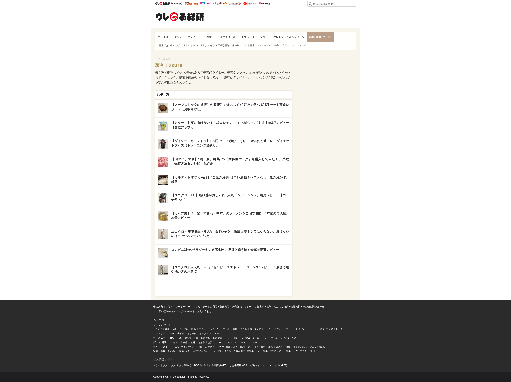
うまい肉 (249, 4)
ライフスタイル (226, 37)
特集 (155, 351)
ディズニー (159, 337)
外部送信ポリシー (242, 306)
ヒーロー (340, 329)
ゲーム (267, 329)
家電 (270, 346)
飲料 (193, 342)
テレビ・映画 (231, 338)
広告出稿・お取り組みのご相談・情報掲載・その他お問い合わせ (289, 306)
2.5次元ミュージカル (219, 329)
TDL (172, 338)
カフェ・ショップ (236, 342)
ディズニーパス (288, 338)
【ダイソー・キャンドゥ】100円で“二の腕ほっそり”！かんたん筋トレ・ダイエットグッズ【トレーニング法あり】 (230, 143)
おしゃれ (191, 333)
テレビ (158, 329)
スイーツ (175, 342)
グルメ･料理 (159, 342)
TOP (157, 59)
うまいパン (234, 4)
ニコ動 (243, 329)
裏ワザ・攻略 (191, 338)
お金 (200, 346)
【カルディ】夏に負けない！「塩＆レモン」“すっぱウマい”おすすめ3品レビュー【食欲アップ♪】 (230, 125)
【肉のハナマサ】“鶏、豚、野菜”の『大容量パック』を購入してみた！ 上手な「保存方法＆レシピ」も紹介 (230, 161)
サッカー (312, 329)
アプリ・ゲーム (270, 338)
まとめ (171, 351)
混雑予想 (205, 338)
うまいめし (219, 4)
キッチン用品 (300, 346)
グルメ (178, 37)
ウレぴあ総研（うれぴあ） (180, 17)
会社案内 (158, 306)
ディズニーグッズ (250, 338)
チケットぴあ (160, 365)
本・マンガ (255, 329)
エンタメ (163, 37)
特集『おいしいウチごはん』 (174, 45)
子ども (180, 333)
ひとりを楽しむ (317, 346)
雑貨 (288, 346)
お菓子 (201, 342)
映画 (193, 329)
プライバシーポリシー (178, 306)
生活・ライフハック (184, 346)
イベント (278, 329)
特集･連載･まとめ (319, 37)
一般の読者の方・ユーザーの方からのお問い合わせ (184, 311)
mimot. (205, 4)
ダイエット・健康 (256, 346)
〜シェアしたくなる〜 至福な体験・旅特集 (216, 45)
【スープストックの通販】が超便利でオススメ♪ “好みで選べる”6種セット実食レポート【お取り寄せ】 (230, 107)
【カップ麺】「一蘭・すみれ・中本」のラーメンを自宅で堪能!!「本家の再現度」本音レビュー (230, 215)
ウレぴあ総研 (162, 4)
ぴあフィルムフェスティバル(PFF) (268, 365)
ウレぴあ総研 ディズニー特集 (191, 4)
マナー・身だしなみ (227, 346)
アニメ (202, 329)
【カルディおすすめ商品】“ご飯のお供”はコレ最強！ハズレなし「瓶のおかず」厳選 (230, 179)
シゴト (264, 37)
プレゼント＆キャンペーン (289, 37)
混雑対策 (217, 338)
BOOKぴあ (200, 365)
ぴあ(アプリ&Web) (181, 365)
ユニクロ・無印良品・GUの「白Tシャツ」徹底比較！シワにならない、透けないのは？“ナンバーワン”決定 (230, 234)
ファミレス (253, 342)
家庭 (172, 333)
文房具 (279, 346)
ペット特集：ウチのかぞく (257, 45)
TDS (179, 338)
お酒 (210, 342)
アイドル (183, 329)
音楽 (167, 329)
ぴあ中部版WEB (238, 365)
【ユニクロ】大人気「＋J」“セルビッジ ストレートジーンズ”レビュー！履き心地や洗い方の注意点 (230, 269)
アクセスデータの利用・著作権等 (211, 306)
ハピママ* (176, 4)
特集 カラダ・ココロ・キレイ (290, 45)
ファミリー (194, 37)
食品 (185, 342)
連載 (162, 351)
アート (289, 329)
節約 (242, 346)
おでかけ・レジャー (209, 333)
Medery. (264, 4)
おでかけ (209, 346)
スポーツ (300, 329)
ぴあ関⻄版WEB (217, 365)
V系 (174, 329)
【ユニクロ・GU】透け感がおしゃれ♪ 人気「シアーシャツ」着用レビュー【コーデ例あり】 (230, 197)
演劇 (235, 329)
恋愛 (209, 37)
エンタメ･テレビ (162, 325)
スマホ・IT (247, 37)
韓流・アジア (326, 329)
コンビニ (220, 342)
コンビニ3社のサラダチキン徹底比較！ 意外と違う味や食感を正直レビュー (225, 249)
